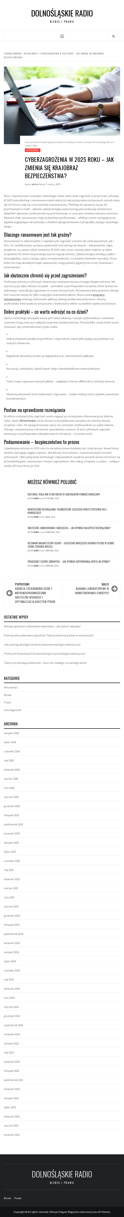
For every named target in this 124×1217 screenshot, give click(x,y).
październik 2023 (13, 1025)
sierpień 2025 (11, 842)
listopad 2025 (11, 815)
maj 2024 (9, 979)
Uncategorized (12, 710)
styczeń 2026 (11, 797)
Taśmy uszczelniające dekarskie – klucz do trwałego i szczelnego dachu (45, 663)
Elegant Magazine (69, 1211)
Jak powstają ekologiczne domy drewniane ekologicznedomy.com (42, 644)
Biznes (7, 695)
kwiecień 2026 (12, 769)
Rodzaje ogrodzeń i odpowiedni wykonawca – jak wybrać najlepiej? (42, 626)
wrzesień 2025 (12, 833)
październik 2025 (13, 824)
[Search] (113, 36)
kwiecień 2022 (12, 1116)
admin (35, 184)
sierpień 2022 (11, 1098)
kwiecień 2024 (12, 988)
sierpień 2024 (11, 952)
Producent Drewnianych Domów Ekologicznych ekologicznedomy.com (44, 653)
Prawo (7, 702)
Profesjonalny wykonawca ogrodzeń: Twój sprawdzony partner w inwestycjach (49, 635)
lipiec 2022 (10, 1107)
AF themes (104, 1211)
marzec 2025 (11, 888)
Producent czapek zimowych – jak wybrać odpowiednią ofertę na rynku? (69, 562)
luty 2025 (9, 897)
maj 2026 (9, 760)
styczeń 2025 (11, 906)
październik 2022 (13, 1080)
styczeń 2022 (11, 1125)
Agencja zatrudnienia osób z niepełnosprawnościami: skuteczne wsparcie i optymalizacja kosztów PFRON (35, 593)
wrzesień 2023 (12, 1034)
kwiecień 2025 (12, 879)
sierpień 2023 (11, 1043)
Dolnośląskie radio (62, 13)
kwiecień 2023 (12, 1062)
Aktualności (32, 150)
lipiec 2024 (10, 961)
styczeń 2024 (11, 1007)
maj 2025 (9, 870)
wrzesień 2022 (12, 1089)
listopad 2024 (11, 925)
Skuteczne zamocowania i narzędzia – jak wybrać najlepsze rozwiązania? (69, 528)
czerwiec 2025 (12, 861)
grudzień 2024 (12, 915)
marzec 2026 (11, 778)
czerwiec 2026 (12, 751)
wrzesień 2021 (12, 1135)
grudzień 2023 (12, 1016)
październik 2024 (13, 934)
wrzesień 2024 (12, 943)
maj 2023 (9, 1052)
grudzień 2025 (12, 806)
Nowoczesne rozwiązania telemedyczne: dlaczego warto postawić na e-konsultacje (68, 511)
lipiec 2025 (10, 851)
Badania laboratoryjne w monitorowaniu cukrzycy (92, 588)
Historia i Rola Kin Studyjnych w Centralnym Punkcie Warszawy (64, 494)
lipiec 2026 (10, 742)
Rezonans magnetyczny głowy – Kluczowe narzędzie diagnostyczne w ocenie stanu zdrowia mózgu (71, 544)
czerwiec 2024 (12, 970)
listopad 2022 (11, 1071)
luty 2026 (9, 788)
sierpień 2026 (11, 733)
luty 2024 (9, 998)
